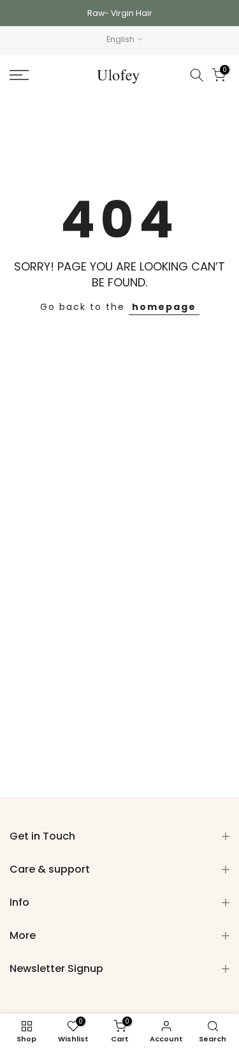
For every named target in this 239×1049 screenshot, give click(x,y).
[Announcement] (119, 13)
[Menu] (33, 75)
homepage (164, 306)
